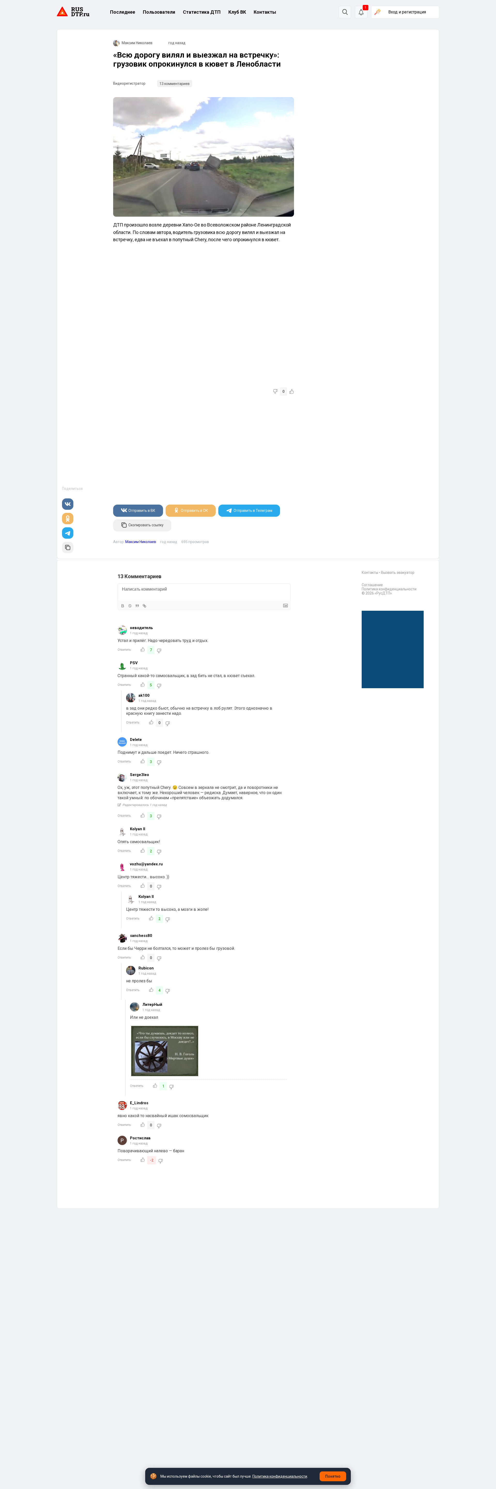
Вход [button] (407, 12)
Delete (136, 739)
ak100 (144, 695)
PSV (134, 663)
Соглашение (372, 585)
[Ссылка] (144, 606)
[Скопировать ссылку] (67, 547)
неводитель (141, 627)
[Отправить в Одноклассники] (67, 518)
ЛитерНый (152, 1004)
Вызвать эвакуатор (397, 572)
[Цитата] (137, 606)
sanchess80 (141, 935)
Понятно (332, 1476)
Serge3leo (139, 774)
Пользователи (159, 12)
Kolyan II (137, 829)
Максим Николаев (137, 43)
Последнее (122, 12)
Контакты (265, 12)
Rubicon (146, 968)
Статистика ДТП (202, 12)
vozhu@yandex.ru (146, 864)
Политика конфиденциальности (389, 589)
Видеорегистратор (129, 83)
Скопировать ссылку (146, 525)
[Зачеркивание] (130, 606)
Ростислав (140, 1138)
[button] (361, 12)
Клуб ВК (237, 12)
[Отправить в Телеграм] (67, 533)
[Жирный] (122, 606)
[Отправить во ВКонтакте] (67, 504)
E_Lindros (139, 1103)
